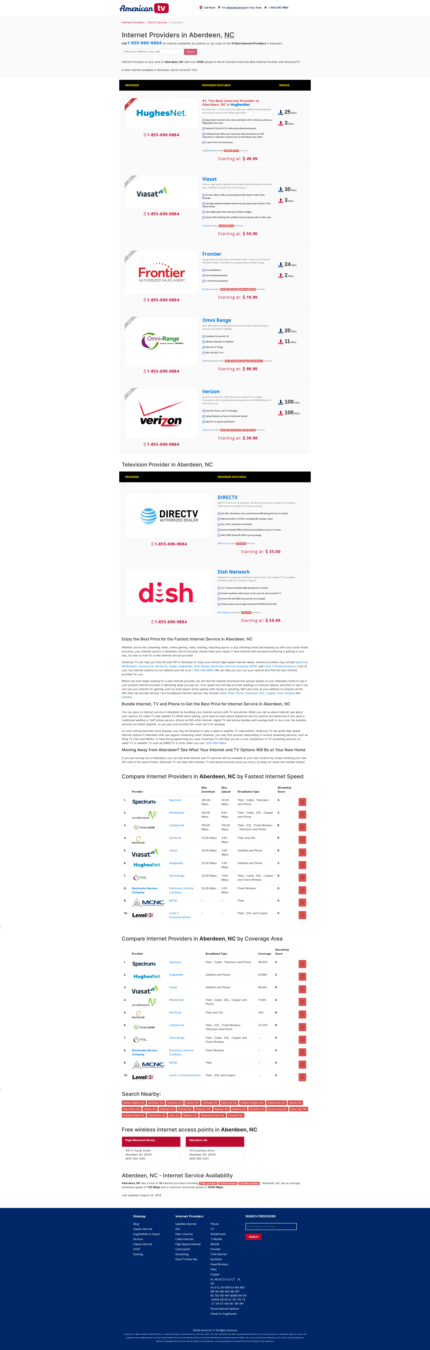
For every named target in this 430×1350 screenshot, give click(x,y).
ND (217, 1295)
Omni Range (216, 320)
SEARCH (253, 1236)
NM (235, 1295)
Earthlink (216, 1259)
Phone (240, 693)
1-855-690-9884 (278, 7)
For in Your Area (242, 7)
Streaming (181, 1254)
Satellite (127, 697)
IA (211, 1287)
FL (239, 1279)
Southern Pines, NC (134, 1115)
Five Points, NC (131, 1109)
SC (230, 1299)
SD (234, 1299)
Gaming (138, 1254)
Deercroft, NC (229, 1102)
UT (213, 1303)
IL (219, 1287)
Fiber (231, 693)
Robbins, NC (239, 1109)
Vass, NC (174, 1115)
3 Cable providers (227, 1183)
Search (190, 51)
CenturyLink (146, 666)
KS (226, 1287)
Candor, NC (192, 1102)
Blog (136, 1224)
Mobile (214, 1244)
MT (237, 1291)
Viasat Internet (142, 1229)
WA (227, 1303)
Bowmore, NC (155, 1102)
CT (233, 1279)
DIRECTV (228, 497)
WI (231, 1303)
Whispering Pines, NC (213, 1115)
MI (217, 1291)
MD (242, 1287)
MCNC (253, 666)
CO (229, 1279)
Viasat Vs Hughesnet (223, 1314)
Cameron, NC (174, 1102)
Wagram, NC (190, 1115)
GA (212, 1283)
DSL (261, 693)
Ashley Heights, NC (133, 1102)
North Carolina (157, 22)
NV (240, 1295)
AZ (220, 1279)
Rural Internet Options (224, 1308)
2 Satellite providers (249, 1183)
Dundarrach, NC (276, 1102)
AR (216, 1279)
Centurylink (182, 1249)
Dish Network (234, 572)
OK (217, 1299)
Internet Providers (133, 22)
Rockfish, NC (257, 1109)
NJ (231, 1295)
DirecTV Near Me (186, 1259)
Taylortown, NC (156, 1115)
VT (222, 1303)
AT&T (136, 1249)
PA (226, 1299)
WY (242, 1303)
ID (215, 1287)
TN (239, 1299)
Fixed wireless (286, 693)
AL (212, 1279)
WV (237, 1303)
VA (217, 1303)
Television (251, 693)
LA (232, 1287)
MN (222, 1291)
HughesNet (240, 104)
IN (222, 1287)
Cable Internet (184, 1239)
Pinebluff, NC (235, 1115)
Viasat (209, 179)
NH (227, 1295)
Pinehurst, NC (203, 1109)
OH (213, 1299)
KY (229, 1287)
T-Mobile (216, 1239)
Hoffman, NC (167, 1109)
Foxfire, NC (150, 1109)
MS (232, 1291)
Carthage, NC (210, 1102)
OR (222, 1299)
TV (212, 1229)
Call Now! (209, 7)
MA (237, 1287)
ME (212, 1291)
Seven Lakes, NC (277, 1109)
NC (212, 1295)
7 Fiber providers (208, 1183)
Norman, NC (185, 1109)
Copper (270, 693)
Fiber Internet (184, 1234)
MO (227, 1291)
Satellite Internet (186, 1224)
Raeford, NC (221, 1109)
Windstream (129, 666)
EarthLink (161, 666)
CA (224, 1279)
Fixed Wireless (219, 1264)
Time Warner (218, 1254)
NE (222, 1295)
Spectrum (301, 662)
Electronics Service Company (229, 666)
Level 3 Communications (280, 666)
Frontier (211, 254)
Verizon (211, 391)
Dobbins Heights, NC (252, 1102)
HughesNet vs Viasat (146, 1234)
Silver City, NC (299, 1109)
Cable (222, 693)
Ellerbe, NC (295, 1102)
